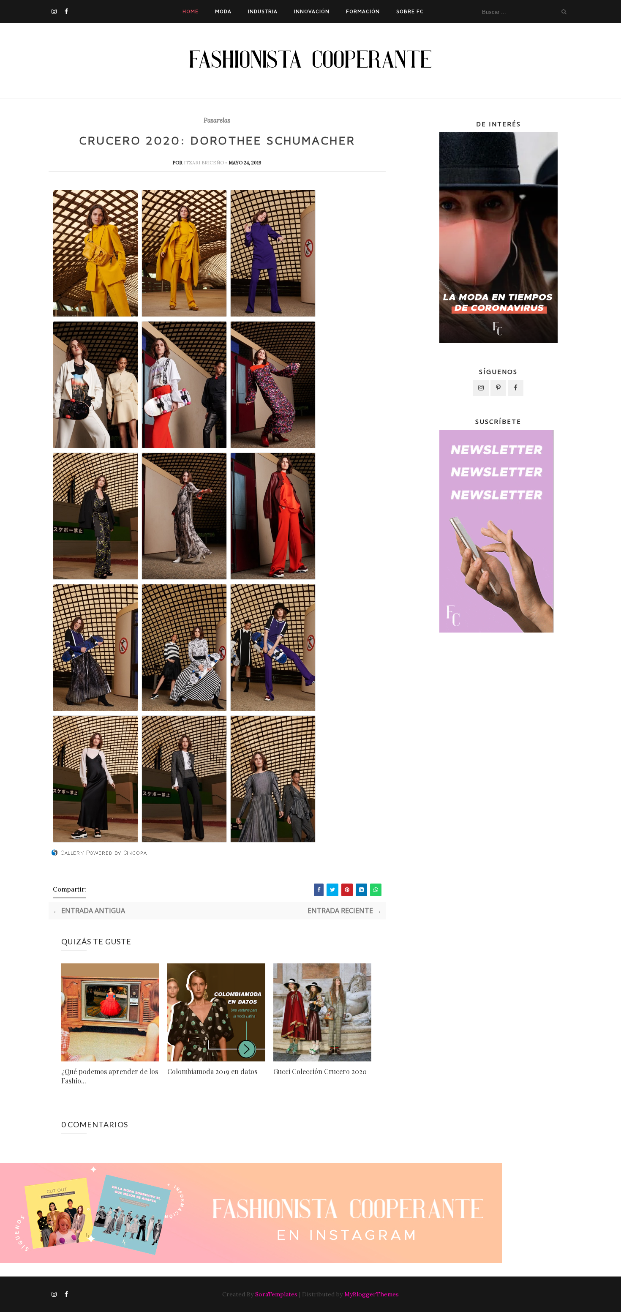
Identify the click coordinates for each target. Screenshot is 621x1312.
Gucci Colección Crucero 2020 (320, 1071)
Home (190, 11)
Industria (263, 11)
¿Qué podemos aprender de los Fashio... (109, 1076)
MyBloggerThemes (371, 1294)
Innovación (311, 11)
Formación (363, 11)
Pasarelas (217, 120)
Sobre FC (410, 11)
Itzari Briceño (204, 163)
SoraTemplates (276, 1294)
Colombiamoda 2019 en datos (212, 1071)
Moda (223, 11)
